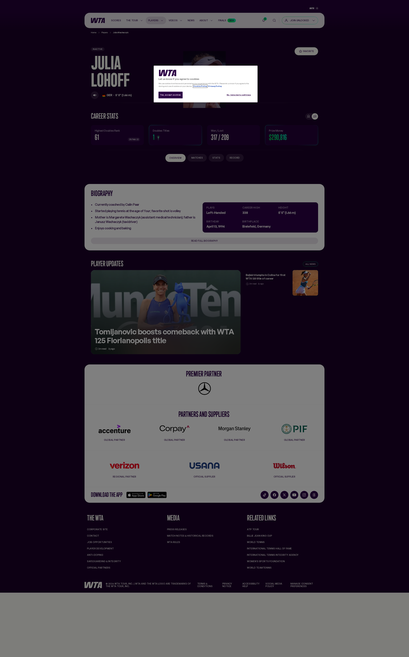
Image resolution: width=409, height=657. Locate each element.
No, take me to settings (239, 95)
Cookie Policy (200, 86)
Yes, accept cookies (170, 95)
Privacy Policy (215, 86)
